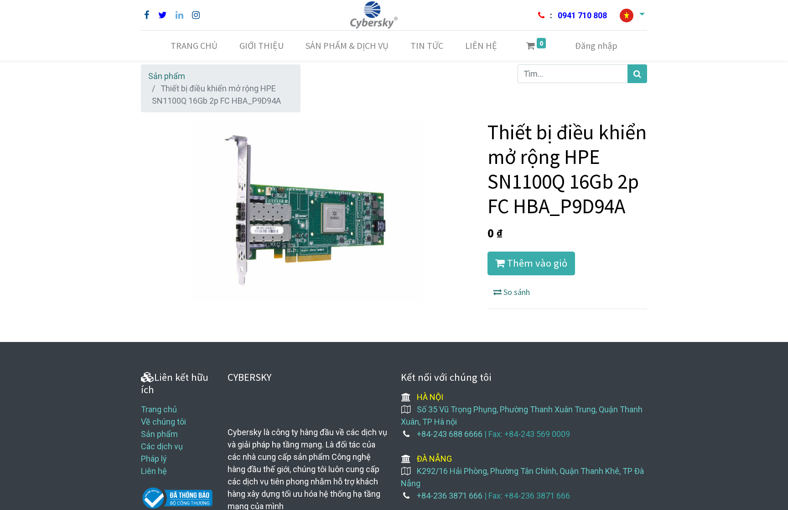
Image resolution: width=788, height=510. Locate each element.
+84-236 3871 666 (449, 495)
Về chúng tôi (163, 421)
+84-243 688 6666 (449, 434)
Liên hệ (154, 471)
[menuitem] (194, 45)
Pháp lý (154, 458)
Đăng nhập (596, 45)
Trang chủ (159, 409)
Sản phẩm (166, 76)
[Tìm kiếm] (637, 73)
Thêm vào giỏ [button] (536, 263)
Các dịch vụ (162, 446)
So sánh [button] (516, 292)
